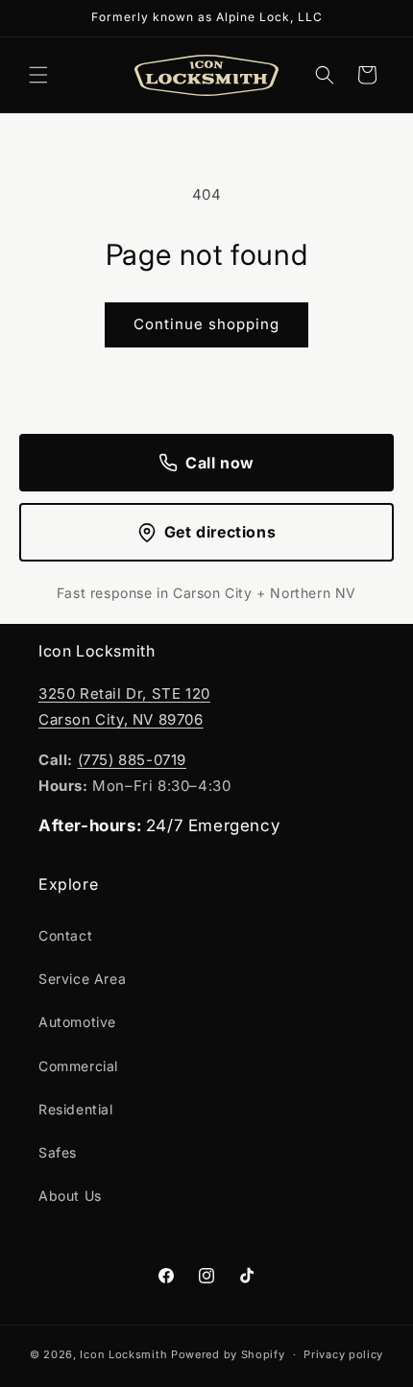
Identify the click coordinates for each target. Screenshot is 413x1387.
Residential (75, 1109)
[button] (38, 75)
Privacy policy (343, 1354)
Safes (57, 1152)
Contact (65, 935)
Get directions (220, 531)
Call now (220, 462)
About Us (70, 1195)
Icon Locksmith (123, 1354)
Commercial (78, 1066)
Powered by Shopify (228, 1354)
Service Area (82, 978)
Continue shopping (206, 324)
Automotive (77, 1022)
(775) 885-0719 (132, 760)
